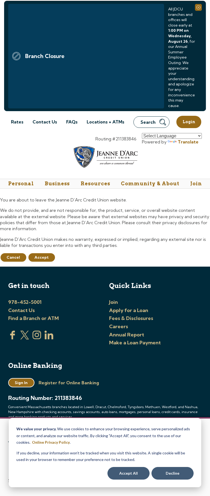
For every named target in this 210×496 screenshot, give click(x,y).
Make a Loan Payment (135, 342)
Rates (17, 122)
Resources (95, 183)
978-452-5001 (25, 302)
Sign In (21, 382)
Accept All (128, 473)
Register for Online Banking (69, 382)
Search (148, 122)
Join (196, 183)
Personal (21, 183)
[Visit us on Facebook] (12, 338)
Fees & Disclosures (131, 318)
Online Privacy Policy (51, 442)
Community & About (150, 183)
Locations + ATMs (105, 122)
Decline (172, 473)
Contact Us (45, 122)
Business (57, 183)
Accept (41, 257)
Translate (188, 142)
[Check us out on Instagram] (37, 338)
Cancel (13, 257)
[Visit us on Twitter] (24, 338)
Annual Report (126, 334)
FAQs (72, 122)
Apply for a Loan (128, 310)
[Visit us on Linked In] (49, 338)
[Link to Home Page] (105, 158)
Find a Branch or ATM (33, 318)
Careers (118, 326)
